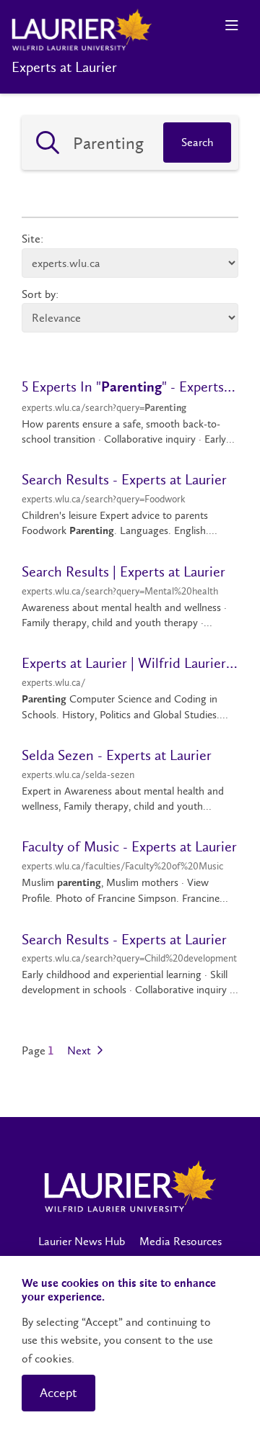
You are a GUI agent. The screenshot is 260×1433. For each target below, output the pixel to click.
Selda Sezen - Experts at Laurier (117, 755)
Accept (58, 1393)
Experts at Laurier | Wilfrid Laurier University (130, 663)
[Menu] (231, 25)
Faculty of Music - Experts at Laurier (129, 846)
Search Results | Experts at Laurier (123, 571)
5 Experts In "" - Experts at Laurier (130, 386)
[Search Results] (47, 142)
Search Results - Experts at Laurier (124, 479)
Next (80, 1050)
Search (197, 142)
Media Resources (180, 1241)
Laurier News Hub (81, 1241)
